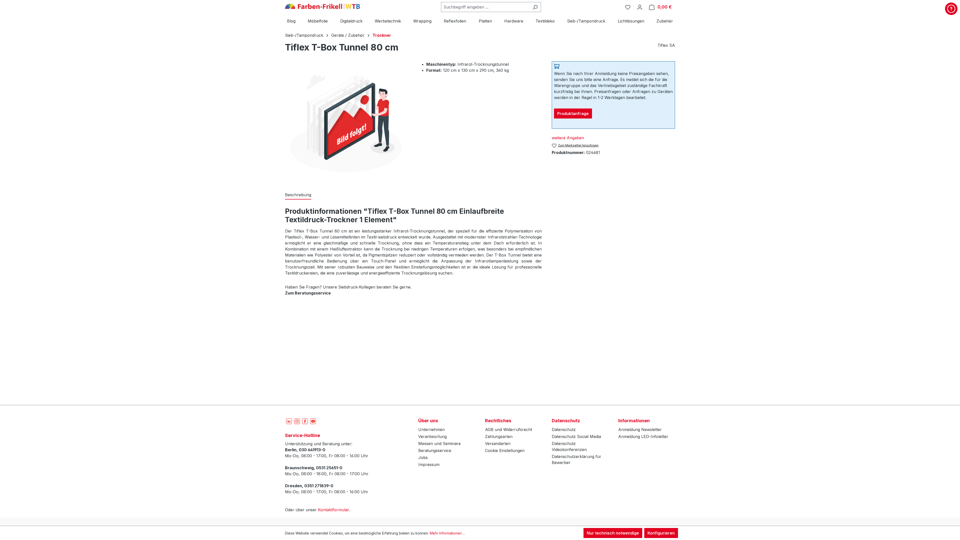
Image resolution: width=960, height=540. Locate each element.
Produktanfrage (573, 113)
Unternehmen (431, 429)
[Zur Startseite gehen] (322, 6)
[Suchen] (535, 7)
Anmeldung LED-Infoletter (643, 436)
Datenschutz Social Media (576, 436)
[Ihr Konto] (640, 7)
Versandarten (497, 443)
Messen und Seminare (439, 443)
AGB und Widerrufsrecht (508, 429)
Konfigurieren (661, 533)
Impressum (429, 464)
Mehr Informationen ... (447, 533)
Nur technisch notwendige (613, 533)
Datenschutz (564, 429)
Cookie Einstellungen (504, 450)
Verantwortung (432, 436)
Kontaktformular (333, 509)
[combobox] (485, 7)
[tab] (298, 195)
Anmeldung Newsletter (640, 429)
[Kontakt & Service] (951, 8)
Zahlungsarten (498, 436)
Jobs (423, 457)
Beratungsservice (434, 450)
